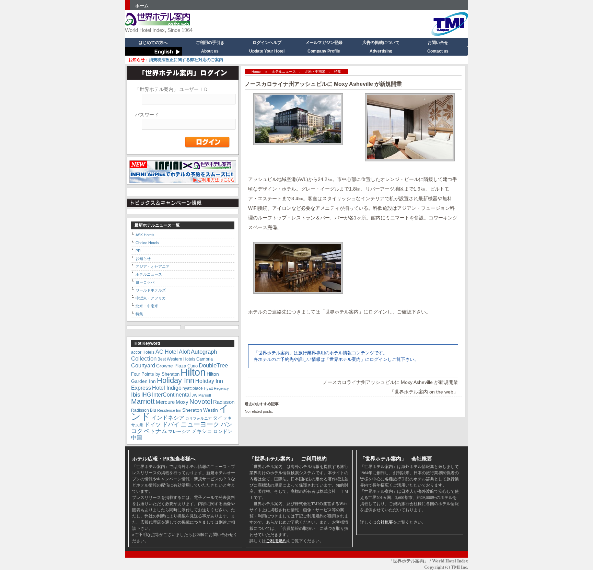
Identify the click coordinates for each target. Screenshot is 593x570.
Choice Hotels (147, 243)
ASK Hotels (145, 235)
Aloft (184, 352)
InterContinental (171, 395)
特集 (337, 71)
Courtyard (143, 365)
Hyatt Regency (216, 388)
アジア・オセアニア (153, 266)
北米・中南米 (315, 71)
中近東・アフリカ (151, 298)
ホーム (142, 5)
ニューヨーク (200, 424)
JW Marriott (201, 395)
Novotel (200, 401)
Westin (210, 410)
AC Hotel (166, 352)
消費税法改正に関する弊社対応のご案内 (175, 59)
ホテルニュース (284, 71)
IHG (146, 394)
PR (138, 251)
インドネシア (167, 417)
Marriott (143, 401)
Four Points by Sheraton (155, 374)
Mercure (165, 402)
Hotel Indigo (167, 388)
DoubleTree (213, 365)
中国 (136, 438)
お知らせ (143, 258)
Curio (192, 366)
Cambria (204, 359)
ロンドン (222, 431)
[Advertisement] (339, 22)
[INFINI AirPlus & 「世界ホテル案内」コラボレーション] (182, 181)
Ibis (135, 394)
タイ (217, 418)
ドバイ (170, 424)
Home (256, 71)
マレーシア (179, 431)
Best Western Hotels (176, 359)
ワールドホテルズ (151, 290)
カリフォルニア (198, 418)
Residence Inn (169, 410)
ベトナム (155, 431)
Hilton (193, 372)
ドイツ (152, 425)
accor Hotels (142, 352)
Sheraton (192, 410)
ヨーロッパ (145, 282)
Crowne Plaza (171, 365)
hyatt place (193, 388)
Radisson (223, 402)
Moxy (182, 402)
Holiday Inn (175, 380)
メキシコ (201, 431)
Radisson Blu (143, 410)
